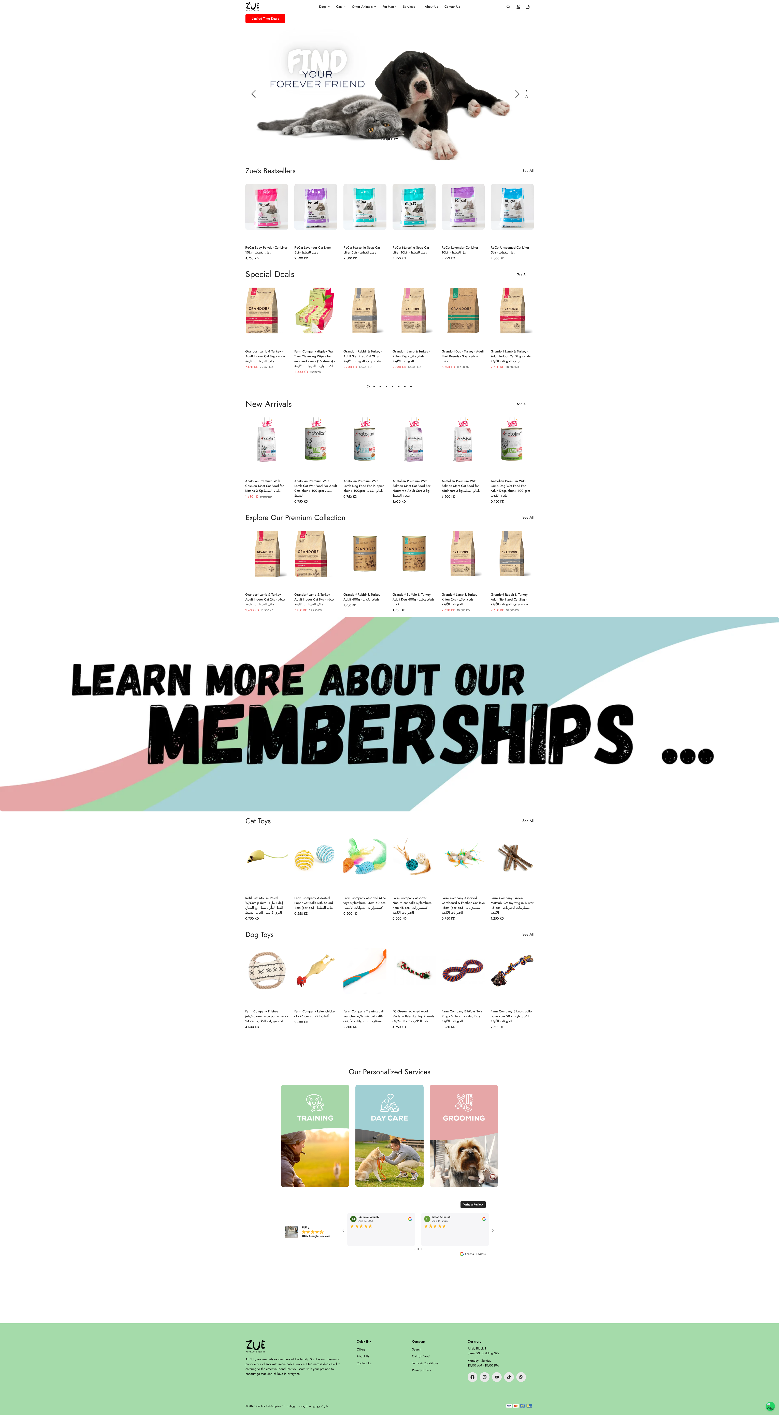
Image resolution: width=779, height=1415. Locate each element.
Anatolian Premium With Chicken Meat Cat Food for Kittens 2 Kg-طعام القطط (264, 486)
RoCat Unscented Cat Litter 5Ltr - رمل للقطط (510, 250)
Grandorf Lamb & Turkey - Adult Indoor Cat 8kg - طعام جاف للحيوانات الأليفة (265, 356)
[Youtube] (497, 1377)
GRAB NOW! (488, 137)
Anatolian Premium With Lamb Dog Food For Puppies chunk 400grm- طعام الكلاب (363, 486)
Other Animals (362, 6)
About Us (431, 6)
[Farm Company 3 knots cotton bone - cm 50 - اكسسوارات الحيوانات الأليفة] (512, 976)
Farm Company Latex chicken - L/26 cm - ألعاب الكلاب (315, 1014)
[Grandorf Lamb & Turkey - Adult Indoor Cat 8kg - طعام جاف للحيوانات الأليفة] (266, 316)
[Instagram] (485, 1377)
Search (416, 1349)
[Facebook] (472, 1377)
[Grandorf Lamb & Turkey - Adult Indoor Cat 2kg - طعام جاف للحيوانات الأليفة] (512, 316)
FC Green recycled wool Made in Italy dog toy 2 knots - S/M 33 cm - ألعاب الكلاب (413, 1016)
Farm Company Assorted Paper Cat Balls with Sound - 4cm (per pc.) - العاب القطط (314, 903)
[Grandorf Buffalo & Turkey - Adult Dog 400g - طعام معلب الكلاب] (414, 559)
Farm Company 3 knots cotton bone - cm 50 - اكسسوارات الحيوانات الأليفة (512, 1016)
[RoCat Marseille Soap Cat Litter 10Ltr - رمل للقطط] (414, 212)
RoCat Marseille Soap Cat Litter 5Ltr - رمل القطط (361, 250)
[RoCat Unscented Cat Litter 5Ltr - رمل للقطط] (512, 212)
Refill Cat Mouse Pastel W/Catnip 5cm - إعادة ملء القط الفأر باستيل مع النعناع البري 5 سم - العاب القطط (264, 905)
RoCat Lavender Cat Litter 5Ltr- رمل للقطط (312, 250)
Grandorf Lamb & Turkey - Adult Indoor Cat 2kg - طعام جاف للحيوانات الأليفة (511, 356)
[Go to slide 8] (421, 1249)
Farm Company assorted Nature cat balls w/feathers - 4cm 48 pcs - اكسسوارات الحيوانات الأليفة (413, 905)
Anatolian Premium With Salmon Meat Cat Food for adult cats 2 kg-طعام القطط (461, 486)
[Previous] (253, 94)
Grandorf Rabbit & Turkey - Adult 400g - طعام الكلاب (362, 597)
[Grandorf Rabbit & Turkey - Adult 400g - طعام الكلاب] (364, 559)
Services (409, 6)
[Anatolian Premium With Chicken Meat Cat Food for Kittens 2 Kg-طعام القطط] (266, 446)
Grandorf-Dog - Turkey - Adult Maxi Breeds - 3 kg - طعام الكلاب (463, 356)
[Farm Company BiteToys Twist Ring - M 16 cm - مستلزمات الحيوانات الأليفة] (463, 976)
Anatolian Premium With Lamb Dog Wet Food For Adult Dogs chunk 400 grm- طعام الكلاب (511, 488)
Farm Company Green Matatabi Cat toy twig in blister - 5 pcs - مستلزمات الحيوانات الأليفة (512, 905)
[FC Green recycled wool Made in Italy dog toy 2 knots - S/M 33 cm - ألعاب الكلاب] (414, 976)
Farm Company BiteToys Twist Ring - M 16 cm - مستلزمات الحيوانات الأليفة (462, 1016)
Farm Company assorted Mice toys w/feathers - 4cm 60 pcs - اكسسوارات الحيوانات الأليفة (364, 903)
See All (528, 170)
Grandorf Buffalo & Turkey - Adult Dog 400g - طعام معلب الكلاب (414, 599)
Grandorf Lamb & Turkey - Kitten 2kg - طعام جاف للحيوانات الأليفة (411, 356)
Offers (361, 1349)
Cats (339, 6)
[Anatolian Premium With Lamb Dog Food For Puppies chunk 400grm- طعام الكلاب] (364, 446)
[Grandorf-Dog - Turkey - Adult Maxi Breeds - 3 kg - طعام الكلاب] (463, 316)
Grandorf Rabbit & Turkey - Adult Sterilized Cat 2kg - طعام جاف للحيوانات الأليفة (362, 356)
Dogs (322, 6)
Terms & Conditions (425, 1363)
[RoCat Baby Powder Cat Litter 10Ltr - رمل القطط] (266, 212)
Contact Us (452, 6)
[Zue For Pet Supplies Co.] (252, 6)
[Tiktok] (509, 1377)
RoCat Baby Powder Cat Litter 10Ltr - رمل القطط (266, 250)
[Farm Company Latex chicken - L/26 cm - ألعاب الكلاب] (315, 976)
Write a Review (473, 1204)
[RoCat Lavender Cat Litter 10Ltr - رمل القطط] (463, 212)
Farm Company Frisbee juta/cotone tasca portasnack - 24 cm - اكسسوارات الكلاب (266, 1016)
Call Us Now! (421, 1356)
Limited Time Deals (265, 18)
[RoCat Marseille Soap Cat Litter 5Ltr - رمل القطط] (364, 212)
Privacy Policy (421, 1370)
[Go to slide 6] (414, 1249)
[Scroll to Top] (771, 1393)
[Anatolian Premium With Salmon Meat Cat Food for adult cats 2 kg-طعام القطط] (463, 446)
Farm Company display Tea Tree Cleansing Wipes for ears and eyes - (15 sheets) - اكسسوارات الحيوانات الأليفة (314, 358)
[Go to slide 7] (418, 1249)
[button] (527, 6)
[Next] (517, 94)
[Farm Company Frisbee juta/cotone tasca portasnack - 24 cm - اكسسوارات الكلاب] (266, 976)
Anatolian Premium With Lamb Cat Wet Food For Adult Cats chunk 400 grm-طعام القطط (315, 488)
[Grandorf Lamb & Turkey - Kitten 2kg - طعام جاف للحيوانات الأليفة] (414, 316)
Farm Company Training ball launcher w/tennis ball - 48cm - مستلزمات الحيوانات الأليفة (364, 1016)
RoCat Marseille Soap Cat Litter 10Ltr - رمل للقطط (411, 250)
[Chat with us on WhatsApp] (770, 1406)
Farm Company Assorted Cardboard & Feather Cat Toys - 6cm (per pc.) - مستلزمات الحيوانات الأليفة (463, 905)
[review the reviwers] (410, 1219)
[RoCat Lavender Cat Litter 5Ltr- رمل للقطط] (315, 212)
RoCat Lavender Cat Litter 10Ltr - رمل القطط (460, 250)
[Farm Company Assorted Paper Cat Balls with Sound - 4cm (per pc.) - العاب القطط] (315, 863)
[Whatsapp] (521, 1377)
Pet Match (389, 6)
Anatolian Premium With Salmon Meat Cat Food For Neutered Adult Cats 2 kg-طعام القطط (411, 488)
